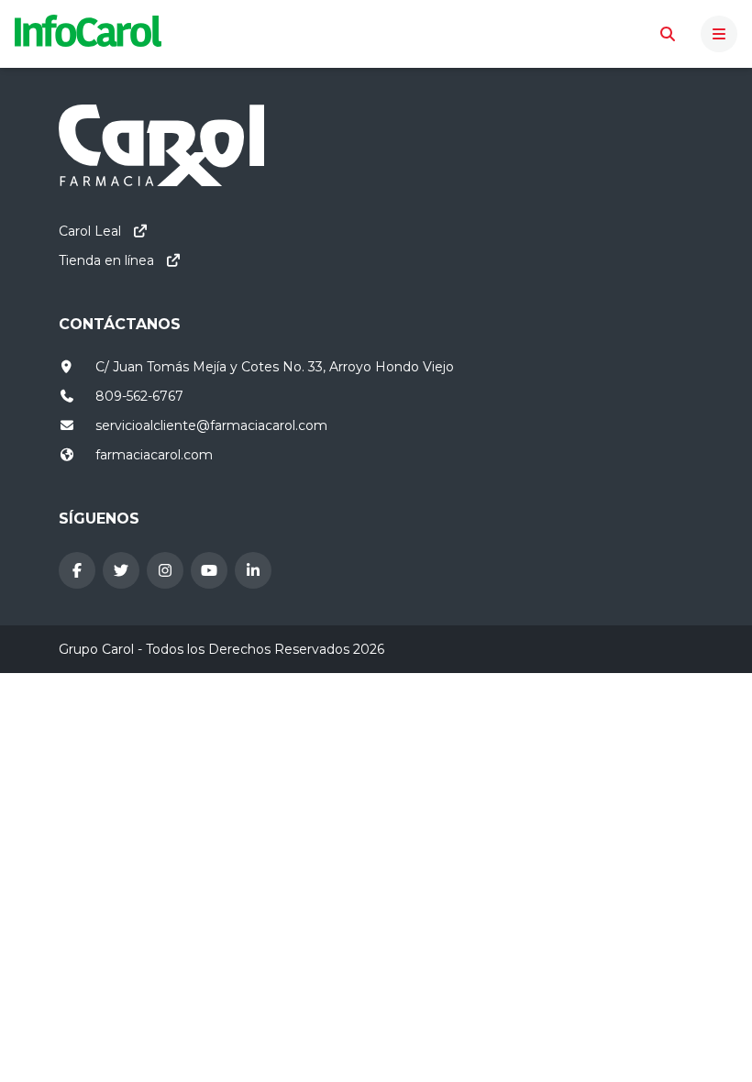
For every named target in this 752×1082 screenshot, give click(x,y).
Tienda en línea (106, 260)
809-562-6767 (139, 396)
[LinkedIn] (253, 570)
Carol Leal (90, 231)
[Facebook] (77, 570)
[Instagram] (165, 570)
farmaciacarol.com (154, 455)
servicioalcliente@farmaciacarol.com (211, 425)
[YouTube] (209, 570)
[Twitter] (121, 570)
